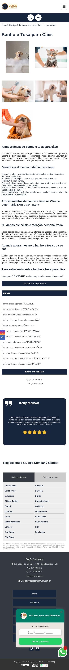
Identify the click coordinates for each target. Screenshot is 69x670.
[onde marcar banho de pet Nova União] (18, 91)
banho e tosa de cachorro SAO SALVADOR (21, 337)
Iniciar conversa (40, 641)
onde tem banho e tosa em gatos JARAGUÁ (22, 364)
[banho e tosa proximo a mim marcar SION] (51, 91)
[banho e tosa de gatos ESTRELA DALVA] (51, 57)
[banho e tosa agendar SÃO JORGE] (18, 57)
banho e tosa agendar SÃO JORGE (18, 304)
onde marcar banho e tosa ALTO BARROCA (22, 342)
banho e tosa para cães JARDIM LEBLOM (21, 331)
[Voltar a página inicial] (9, 6)
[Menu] (64, 6)
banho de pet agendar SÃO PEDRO (18, 326)
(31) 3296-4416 (19, 276)
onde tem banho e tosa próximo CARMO (20, 353)
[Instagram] (31, 648)
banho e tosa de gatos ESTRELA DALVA (20, 309)
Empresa (34, 602)
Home (34, 594)
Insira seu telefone (40, 626)
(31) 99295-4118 (35, 383)
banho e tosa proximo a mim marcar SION (21, 320)
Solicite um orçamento (34, 283)
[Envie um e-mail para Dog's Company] (38, 17)
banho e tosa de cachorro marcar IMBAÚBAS (22, 348)
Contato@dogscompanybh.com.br (35, 581)
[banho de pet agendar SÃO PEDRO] (18, 125)
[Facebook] (37, 648)
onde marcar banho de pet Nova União (20, 315)
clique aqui (33, 276)
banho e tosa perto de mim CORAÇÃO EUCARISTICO (26, 358)
